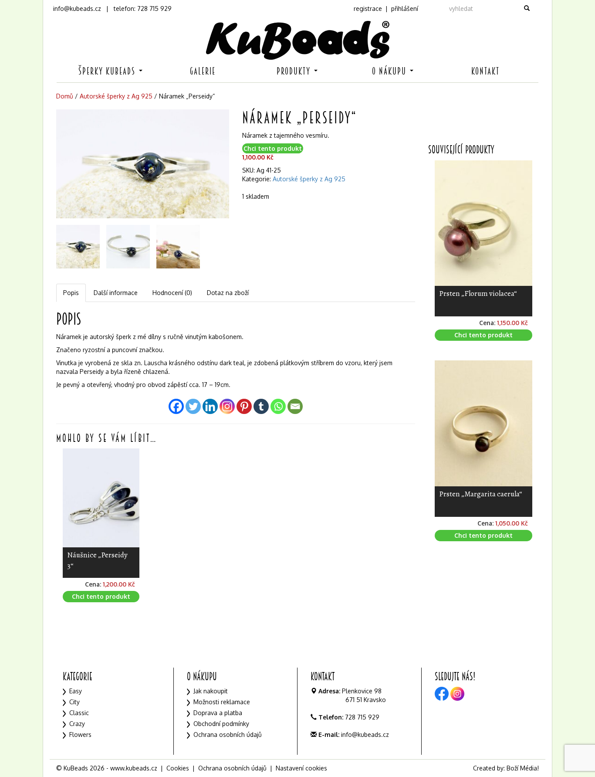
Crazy (77, 723)
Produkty (295, 71)
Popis (71, 292)
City (74, 702)
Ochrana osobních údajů (227, 734)
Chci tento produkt (272, 148)
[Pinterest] (244, 406)
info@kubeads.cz (77, 8)
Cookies (177, 768)
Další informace (116, 292)
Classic (79, 712)
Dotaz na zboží (228, 292)
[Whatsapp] (278, 406)
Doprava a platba (217, 712)
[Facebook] (176, 406)
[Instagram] (227, 406)
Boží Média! (523, 768)
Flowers (80, 734)
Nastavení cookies (301, 768)
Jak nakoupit (210, 691)
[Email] (295, 406)
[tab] (71, 293)
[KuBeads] (297, 40)
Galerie (203, 71)
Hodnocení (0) (172, 292)
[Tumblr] (261, 406)
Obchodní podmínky (221, 723)
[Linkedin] (210, 406)
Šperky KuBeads (108, 71)
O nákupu (390, 71)
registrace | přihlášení (386, 8)
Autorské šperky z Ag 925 (116, 96)
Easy (75, 691)
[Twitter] (193, 406)
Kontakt (485, 71)
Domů (64, 96)
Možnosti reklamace (221, 702)
